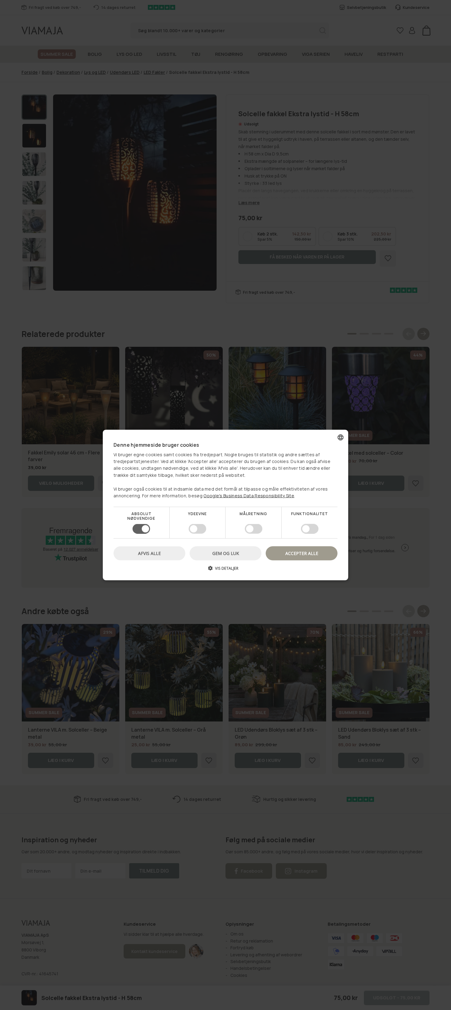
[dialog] (225, 505)
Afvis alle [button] (149, 553)
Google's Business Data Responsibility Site (248, 496)
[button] (225, 570)
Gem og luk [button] (225, 553)
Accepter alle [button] (301, 553)
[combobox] (340, 437)
